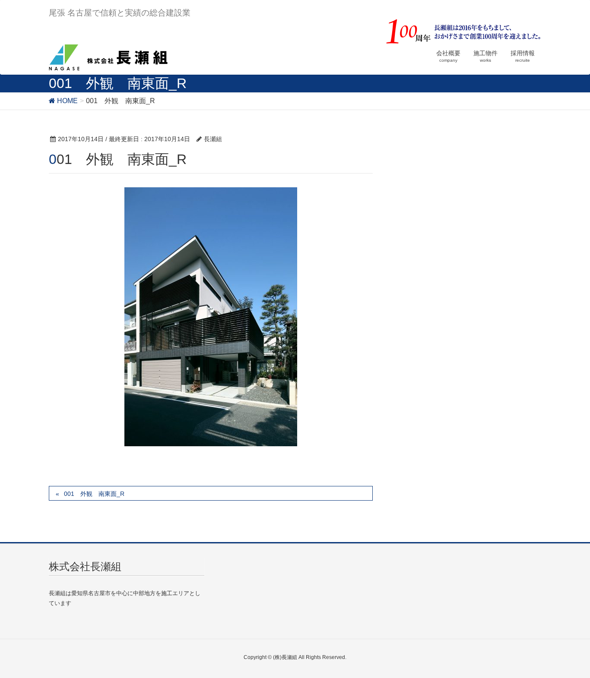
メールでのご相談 (441, 659)
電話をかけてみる (148, 659)
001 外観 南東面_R (94, 493)
